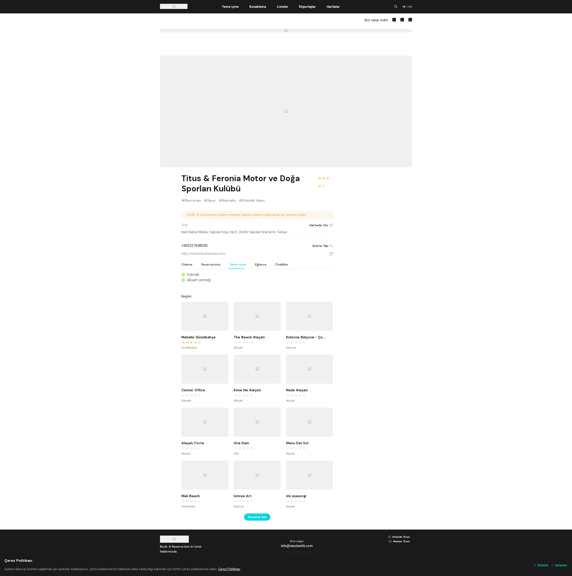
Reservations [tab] (211, 264)
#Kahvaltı (228, 200)
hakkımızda (168, 551)
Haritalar (333, 6)
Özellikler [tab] (281, 264)
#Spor (210, 200)
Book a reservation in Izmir (181, 546)
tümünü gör (257, 517)
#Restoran (191, 200)
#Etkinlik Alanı (252, 200)
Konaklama (257, 6)
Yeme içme (230, 6)
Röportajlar (307, 6)
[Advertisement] (378, 239)
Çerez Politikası (229, 569)
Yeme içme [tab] (237, 264)
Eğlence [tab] (260, 264)
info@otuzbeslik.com (297, 546)
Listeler (282, 6)
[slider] (325, 175)
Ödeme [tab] (186, 264)
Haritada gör (321, 225)
